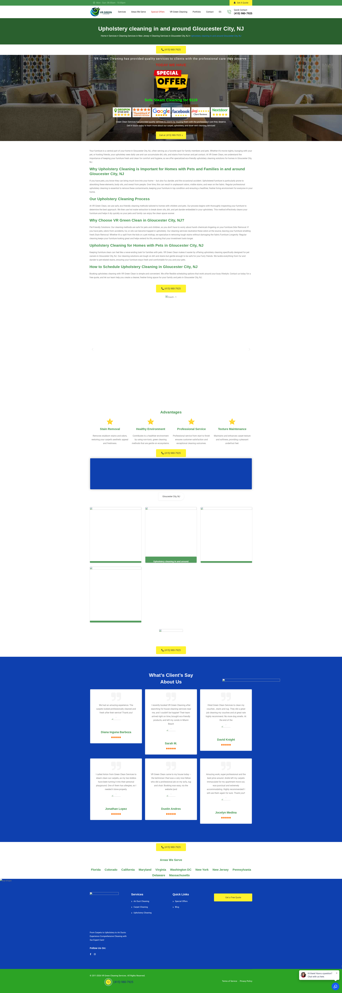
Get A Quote (242, 2)
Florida (96, 869)
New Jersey (221, 869)
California (128, 869)
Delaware (158, 875)
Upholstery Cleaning (142, 913)
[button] (92, 349)
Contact (209, 12)
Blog (177, 907)
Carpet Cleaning (141, 907)
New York (202, 869)
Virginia (160, 869)
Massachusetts (179, 875)
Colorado (111, 869)
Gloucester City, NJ (171, 496)
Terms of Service (229, 981)
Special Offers (157, 12)
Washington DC (180, 869)
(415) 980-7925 (243, 13)
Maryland (145, 869)
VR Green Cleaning (178, 12)
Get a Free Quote (233, 897)
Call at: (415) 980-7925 (170, 135)
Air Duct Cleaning (141, 901)
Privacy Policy (246, 981)
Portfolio (197, 12)
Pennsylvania (242, 869)
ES (220, 12)
